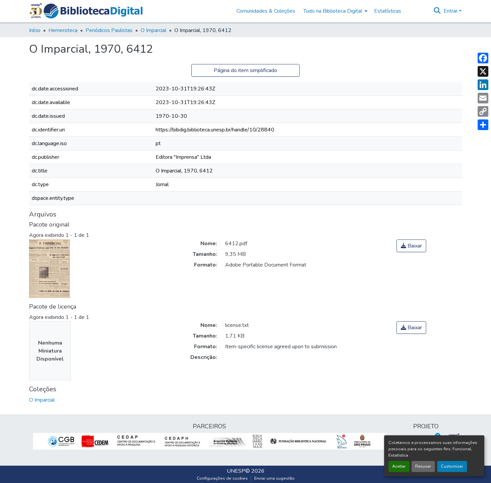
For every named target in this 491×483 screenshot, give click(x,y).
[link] (411, 245)
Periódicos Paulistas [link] (109, 30)
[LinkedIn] (483, 84)
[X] (483, 71)
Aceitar (399, 466)
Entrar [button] (451, 11)
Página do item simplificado (245, 70)
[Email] (483, 98)
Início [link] (34, 30)
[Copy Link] (483, 111)
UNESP (236, 471)
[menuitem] (334, 11)
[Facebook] (483, 58)
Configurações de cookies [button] (222, 478)
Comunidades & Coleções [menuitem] (265, 11)
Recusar (423, 466)
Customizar (452, 466)
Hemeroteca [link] (62, 30)
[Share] (483, 124)
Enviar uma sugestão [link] (274, 478)
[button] (93, 11)
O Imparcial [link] (153, 30)
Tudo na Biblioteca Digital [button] (332, 11)
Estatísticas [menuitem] (387, 11)
